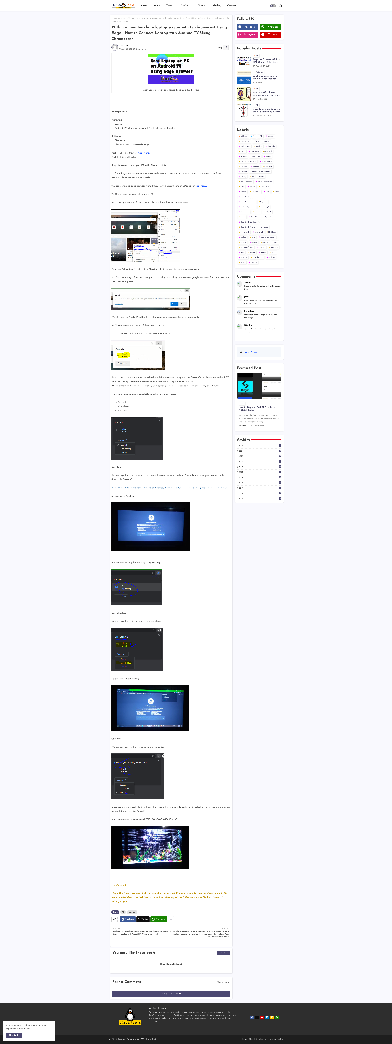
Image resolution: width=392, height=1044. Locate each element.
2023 (260, 456)
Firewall (244, 171)
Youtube (254, 262)
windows (122, 18)
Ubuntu (252, 252)
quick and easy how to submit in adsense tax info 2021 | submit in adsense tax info (265, 77)
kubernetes (256, 192)
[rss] (272, 1017)
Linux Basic (245, 197)
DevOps (185, 5)
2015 (260, 498)
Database (256, 156)
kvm (267, 192)
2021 (260, 467)
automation (245, 141)
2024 (260, 451)
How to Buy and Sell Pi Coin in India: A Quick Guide (259, 408)
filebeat (256, 166)
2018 (260, 483)
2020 (260, 472)
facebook (250, 27)
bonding (259, 146)
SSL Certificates (247, 247)
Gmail (261, 177)
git (253, 177)
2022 (260, 461)
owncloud (264, 227)
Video (201, 5)
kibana (243, 192)
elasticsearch (267, 161)
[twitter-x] (257, 1017)
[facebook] (252, 1017)
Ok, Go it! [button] (14, 1035)
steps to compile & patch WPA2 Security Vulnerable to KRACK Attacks (267, 110)
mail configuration (248, 207)
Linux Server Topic (248, 202)
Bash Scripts (245, 146)
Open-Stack (255, 217)
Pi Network (245, 232)
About (156, 5)
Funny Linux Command (261, 171)
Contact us (261, 1039)
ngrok (243, 217)
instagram (250, 34)
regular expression (268, 237)
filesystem (268, 166)
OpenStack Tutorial (248, 227)
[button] (273, 5)
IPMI (242, 187)
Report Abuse (250, 352)
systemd (262, 247)
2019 (260, 477)
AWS (257, 141)
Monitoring (245, 212)
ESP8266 (244, 166)
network (268, 212)
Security (265, 242)
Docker (268, 156)
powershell (259, 232)
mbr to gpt (264, 207)
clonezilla (271, 146)
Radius (243, 237)
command (268, 151)
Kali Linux (265, 187)
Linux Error (259, 197)
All (123, 912)
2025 (260, 446)
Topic (169, 5)
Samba (254, 242)
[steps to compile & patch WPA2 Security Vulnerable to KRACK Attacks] (244, 110)
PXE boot (272, 232)
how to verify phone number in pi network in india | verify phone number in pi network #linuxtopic (266, 94)
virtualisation (258, 257)
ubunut (263, 252)
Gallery (217, 5)
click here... (201, 186)
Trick (242, 252)
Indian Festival (246, 182)
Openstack (269, 217)
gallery (243, 177)
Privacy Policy (276, 1039)
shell (276, 242)
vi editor (244, 257)
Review (243, 242)
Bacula (267, 141)
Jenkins (252, 187)
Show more (223, 953)
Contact (231, 5)
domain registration (248, 161)
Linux (276, 192)
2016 (260, 493)
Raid (253, 237)
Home (144, 5)
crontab (244, 156)
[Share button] (171, 919)
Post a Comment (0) (171, 994)
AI (253, 136)
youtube (272, 34)
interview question (265, 182)
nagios (257, 212)
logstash (263, 202)
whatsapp (273, 27)
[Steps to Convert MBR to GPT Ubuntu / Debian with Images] (244, 61)
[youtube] (262, 1017)
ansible (270, 136)
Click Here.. (144, 153)
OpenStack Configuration (250, 222)
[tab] (144, 5)
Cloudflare (255, 151)
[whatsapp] (277, 1017)
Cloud (243, 151)
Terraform (274, 247)
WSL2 (243, 262)
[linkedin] (267, 1017)
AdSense (244, 136)
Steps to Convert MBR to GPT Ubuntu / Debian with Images (266, 61)
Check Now (22, 1028)
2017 (260, 488)
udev (273, 252)
